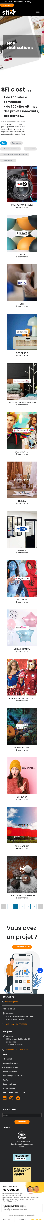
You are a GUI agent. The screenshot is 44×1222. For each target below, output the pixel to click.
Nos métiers (9, 1059)
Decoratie (22, 353)
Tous (3, 143)
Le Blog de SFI (8, 1088)
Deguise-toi (22, 451)
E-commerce (16, 143)
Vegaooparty (22, 648)
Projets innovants (8, 160)
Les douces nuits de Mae (22, 402)
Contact (7, 5)
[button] (38, 11)
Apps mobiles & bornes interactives (14, 155)
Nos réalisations (9, 1063)
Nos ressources (9, 1071)
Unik (22, 303)
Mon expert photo (22, 205)
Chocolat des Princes (22, 895)
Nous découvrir (11, 1067)
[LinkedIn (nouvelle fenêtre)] (4, 1098)
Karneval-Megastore (22, 698)
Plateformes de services (10, 149)
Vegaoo (22, 599)
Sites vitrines (30, 149)
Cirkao (22, 254)
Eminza (22, 501)
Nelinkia (22, 550)
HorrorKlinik (22, 747)
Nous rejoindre (9, 1084)
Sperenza (22, 796)
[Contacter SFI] (23, 963)
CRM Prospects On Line (13, 1076)
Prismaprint (22, 846)
